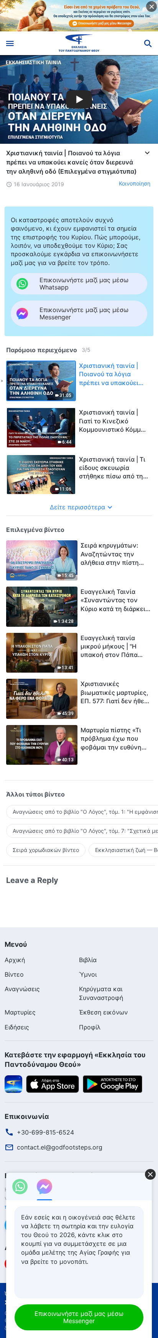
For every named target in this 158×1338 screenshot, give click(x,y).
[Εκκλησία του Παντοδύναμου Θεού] (79, 43)
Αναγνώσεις (22, 989)
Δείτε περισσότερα (77, 507)
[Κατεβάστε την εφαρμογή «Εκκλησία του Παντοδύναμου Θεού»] (13, 1084)
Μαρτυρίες (20, 1012)
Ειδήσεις (17, 1027)
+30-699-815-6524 (45, 1132)
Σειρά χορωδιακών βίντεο (46, 850)
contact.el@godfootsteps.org (59, 1147)
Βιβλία (88, 960)
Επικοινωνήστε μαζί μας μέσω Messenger (79, 1317)
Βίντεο (14, 974)
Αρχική (15, 960)
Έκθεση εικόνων (103, 1012)
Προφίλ (89, 1027)
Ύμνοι (88, 974)
